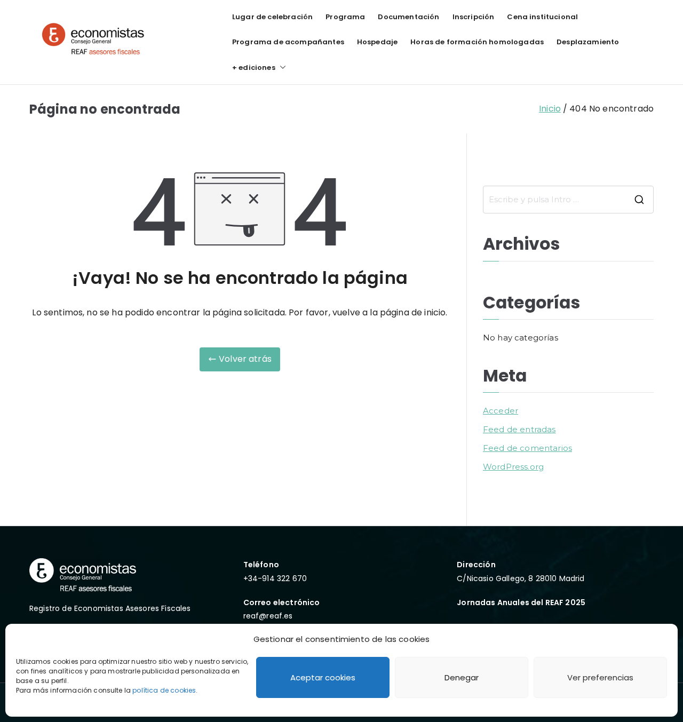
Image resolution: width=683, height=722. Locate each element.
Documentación (408, 17)
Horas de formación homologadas (477, 42)
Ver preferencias (600, 677)
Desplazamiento (588, 42)
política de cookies (164, 690)
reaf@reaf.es (268, 615)
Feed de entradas (519, 429)
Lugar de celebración (272, 17)
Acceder (500, 411)
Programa (345, 17)
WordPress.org (513, 467)
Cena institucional (542, 17)
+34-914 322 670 (275, 578)
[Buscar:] (568, 199)
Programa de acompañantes (288, 42)
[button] (280, 67)
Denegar (461, 677)
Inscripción (473, 17)
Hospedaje (377, 42)
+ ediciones (253, 67)
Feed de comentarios (527, 448)
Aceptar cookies (322, 677)
